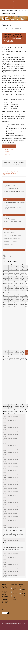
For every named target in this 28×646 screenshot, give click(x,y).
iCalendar (7, 151)
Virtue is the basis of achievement (11, 241)
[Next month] (4, 258)
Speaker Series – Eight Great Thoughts (12, 172)
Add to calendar (9, 146)
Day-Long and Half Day (18, 191)
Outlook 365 (8, 153)
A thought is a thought (8, 244)
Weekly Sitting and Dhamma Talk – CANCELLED (10, 174)
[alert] (14, 416)
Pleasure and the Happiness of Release (12, 235)
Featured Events (9, 193)
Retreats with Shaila (15, 597)
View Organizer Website (11, 223)
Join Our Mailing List (23, 595)
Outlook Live (8, 154)
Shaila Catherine (15, 589)
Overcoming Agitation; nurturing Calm (12, 238)
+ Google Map (9, 208)
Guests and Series (17, 193)
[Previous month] (4, 254)
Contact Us (23, 590)
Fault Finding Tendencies (9, 232)
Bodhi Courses (15, 592)
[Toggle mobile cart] (22, 11)
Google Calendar (9, 149)
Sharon (7, 218)
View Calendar (6, 576)
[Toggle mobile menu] (25, 11)
